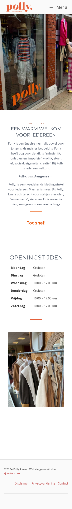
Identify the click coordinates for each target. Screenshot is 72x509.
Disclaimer (22, 483)
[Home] (19, 6)
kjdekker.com (12, 473)
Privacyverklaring (43, 483)
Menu (61, 7)
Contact (63, 483)
